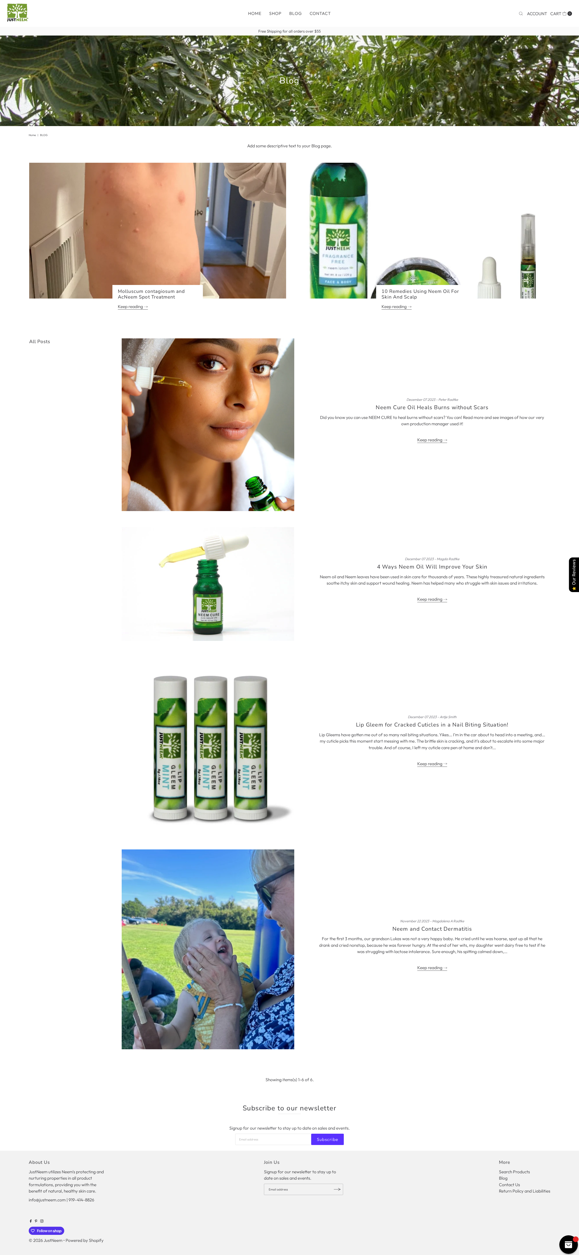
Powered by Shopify (85, 1240)
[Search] (521, 13)
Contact (320, 13)
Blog (295, 13)
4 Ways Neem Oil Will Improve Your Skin (432, 566)
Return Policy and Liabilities (524, 1191)
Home (254, 13)
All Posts (39, 341)
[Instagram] (41, 1221)
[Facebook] (31, 1221)
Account (537, 13)
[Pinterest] (36, 1221)
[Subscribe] (337, 1189)
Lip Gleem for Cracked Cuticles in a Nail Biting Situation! (432, 724)
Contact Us (509, 1184)
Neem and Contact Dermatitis (432, 928)
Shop (275, 13)
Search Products (514, 1171)
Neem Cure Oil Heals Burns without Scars (432, 407)
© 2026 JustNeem (45, 1240)
